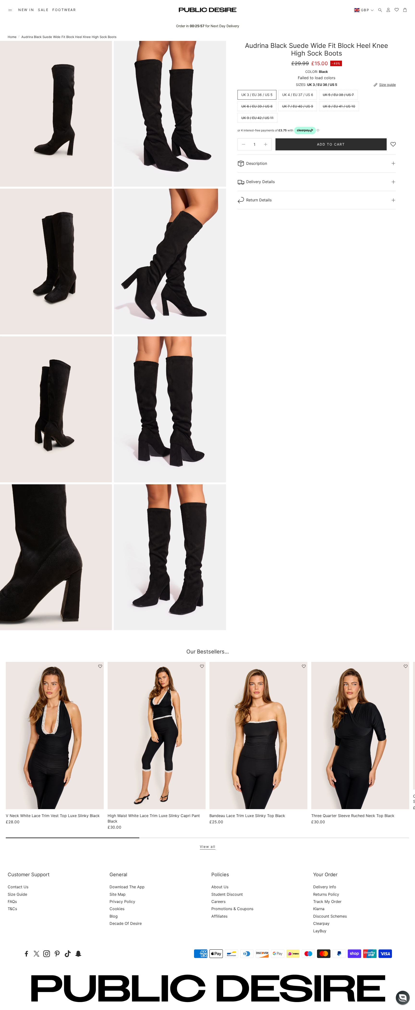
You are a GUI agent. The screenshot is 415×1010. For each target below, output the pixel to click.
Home (12, 37)
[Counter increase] (265, 144)
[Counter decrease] (243, 144)
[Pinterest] (57, 953)
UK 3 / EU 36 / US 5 (257, 95)
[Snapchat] (78, 953)
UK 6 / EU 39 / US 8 (257, 106)
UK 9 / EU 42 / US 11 (257, 118)
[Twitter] (36, 954)
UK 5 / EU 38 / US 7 (338, 95)
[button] (10, 10)
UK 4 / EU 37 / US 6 (297, 95)
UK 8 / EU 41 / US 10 (339, 106)
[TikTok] (67, 953)
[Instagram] (46, 953)
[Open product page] (55, 735)
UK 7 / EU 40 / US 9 (297, 106)
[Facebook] (26, 953)
